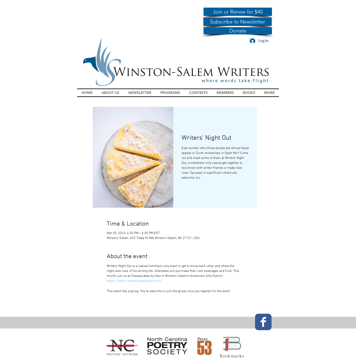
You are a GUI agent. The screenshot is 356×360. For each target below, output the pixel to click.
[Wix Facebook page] (263, 322)
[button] (110, 92)
